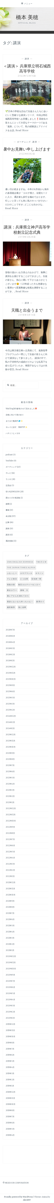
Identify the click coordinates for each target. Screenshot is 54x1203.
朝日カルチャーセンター (29, 585)
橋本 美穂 (27, 17)
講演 (27, 58)
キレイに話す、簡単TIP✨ (16, 427)
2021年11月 (10, 888)
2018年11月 (10, 1098)
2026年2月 (10, 654)
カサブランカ (26, 573)
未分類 (8, 516)
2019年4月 (10, 1067)
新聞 (7, 504)
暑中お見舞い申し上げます (27, 149)
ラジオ (8, 479)
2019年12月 (10, 1024)
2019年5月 (10, 1061)
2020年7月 (10, 981)
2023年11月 (10, 741)
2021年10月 (10, 895)
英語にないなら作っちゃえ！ (20, 602)
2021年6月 (10, 919)
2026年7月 (10, 630)
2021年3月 (10, 938)
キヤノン (39, 573)
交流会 (8, 485)
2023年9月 (10, 753)
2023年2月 (10, 796)
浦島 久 (24, 590)
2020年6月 (10, 987)
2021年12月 (10, 882)
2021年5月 (10, 925)
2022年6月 (10, 845)
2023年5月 (10, 777)
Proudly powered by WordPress (18, 1197)
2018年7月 (10, 1116)
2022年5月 (10, 851)
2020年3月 (10, 1005)
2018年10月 (10, 1104)
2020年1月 (10, 1018)
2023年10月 (11, 747)
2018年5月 (10, 1129)
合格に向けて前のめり (15, 415)
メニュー (28, 3)
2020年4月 (10, 999)
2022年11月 (11, 814)
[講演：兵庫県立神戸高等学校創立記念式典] (27, 265)
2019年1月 (10, 1086)
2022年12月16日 (27, 76)
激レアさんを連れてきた (18, 596)
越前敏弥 (11, 607)
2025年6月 (10, 691)
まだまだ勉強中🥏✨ (14, 421)
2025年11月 (10, 673)
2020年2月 (10, 1012)
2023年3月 (10, 790)
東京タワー (12, 590)
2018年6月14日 (27, 315)
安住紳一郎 (36, 579)
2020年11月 (11, 962)
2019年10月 (10, 1036)
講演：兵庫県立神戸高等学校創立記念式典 (27, 229)
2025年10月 (11, 679)
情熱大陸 (11, 585)
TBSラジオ (41, 562)
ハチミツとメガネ (13, 433)
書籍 (7, 510)
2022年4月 (10, 858)
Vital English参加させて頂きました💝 (21, 408)
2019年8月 (10, 1042)
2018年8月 (10, 1110)
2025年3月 (10, 704)
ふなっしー (12, 573)
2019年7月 (10, 1049)
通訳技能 (9, 541)
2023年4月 (10, 784)
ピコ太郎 (24, 579)
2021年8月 (10, 907)
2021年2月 (10, 944)
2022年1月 (10, 876)
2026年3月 (10, 648)
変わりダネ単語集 (13, 498)
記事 (7, 522)
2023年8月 (10, 759)
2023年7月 (10, 765)
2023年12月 (11, 734)
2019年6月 (10, 1055)
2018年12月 (10, 1092)
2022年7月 (10, 839)
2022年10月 (11, 821)
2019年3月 (10, 1073)
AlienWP (27, 1200)
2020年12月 (11, 956)
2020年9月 (10, 975)
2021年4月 (10, 932)
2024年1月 (10, 728)
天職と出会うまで (27, 310)
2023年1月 (10, 802)
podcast (9, 454)
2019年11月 (10, 1030)
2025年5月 (10, 697)
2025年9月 (10, 685)
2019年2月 (10, 1079)
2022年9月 (10, 827)
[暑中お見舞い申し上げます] (27, 182)
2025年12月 (11, 667)
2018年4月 (10, 1135)
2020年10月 (11, 968)
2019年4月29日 (27, 237)
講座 (7, 528)
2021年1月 (10, 950)
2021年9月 (10, 901)
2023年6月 (10, 771)
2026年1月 (10, 660)
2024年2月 (10, 722)
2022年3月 (10, 864)
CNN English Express (20, 562)
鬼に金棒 (22, 607)
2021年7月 (10, 913)
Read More (22, 130)
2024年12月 (11, 716)
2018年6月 (10, 1123)
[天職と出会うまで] (27, 343)
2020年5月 (10, 993)
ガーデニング (24, 142)
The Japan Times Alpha (21, 567)
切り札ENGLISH (13, 491)
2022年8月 (10, 833)
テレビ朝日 (12, 579)
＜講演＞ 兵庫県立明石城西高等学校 (27, 68)
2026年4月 (10, 642)
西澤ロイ (40, 602)
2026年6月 (10, 636)
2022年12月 (11, 808)
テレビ (8, 473)
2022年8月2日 (27, 154)
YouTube (9, 461)
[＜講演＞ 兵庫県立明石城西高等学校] (27, 104)
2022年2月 (10, 870)
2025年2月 (10, 710)
